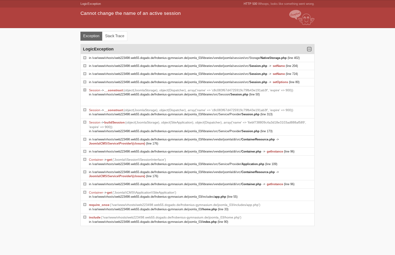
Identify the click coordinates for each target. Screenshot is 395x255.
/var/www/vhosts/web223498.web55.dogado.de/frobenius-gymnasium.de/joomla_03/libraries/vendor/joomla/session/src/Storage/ (189, 58)
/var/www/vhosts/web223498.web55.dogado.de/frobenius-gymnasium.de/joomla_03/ (154, 209)
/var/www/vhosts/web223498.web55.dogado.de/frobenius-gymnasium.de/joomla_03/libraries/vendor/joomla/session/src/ (179, 66)
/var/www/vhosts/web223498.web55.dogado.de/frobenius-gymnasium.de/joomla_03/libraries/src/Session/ (170, 94)
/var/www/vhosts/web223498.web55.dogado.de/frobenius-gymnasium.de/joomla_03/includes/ (159, 196)
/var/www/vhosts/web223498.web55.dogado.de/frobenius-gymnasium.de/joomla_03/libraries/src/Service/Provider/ (175, 114)
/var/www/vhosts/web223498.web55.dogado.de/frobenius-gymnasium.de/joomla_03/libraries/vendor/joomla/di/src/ (183, 139)
